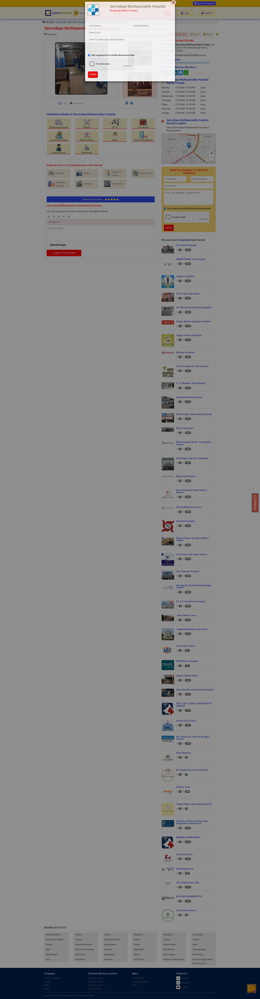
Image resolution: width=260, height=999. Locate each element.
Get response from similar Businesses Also (113, 62)
